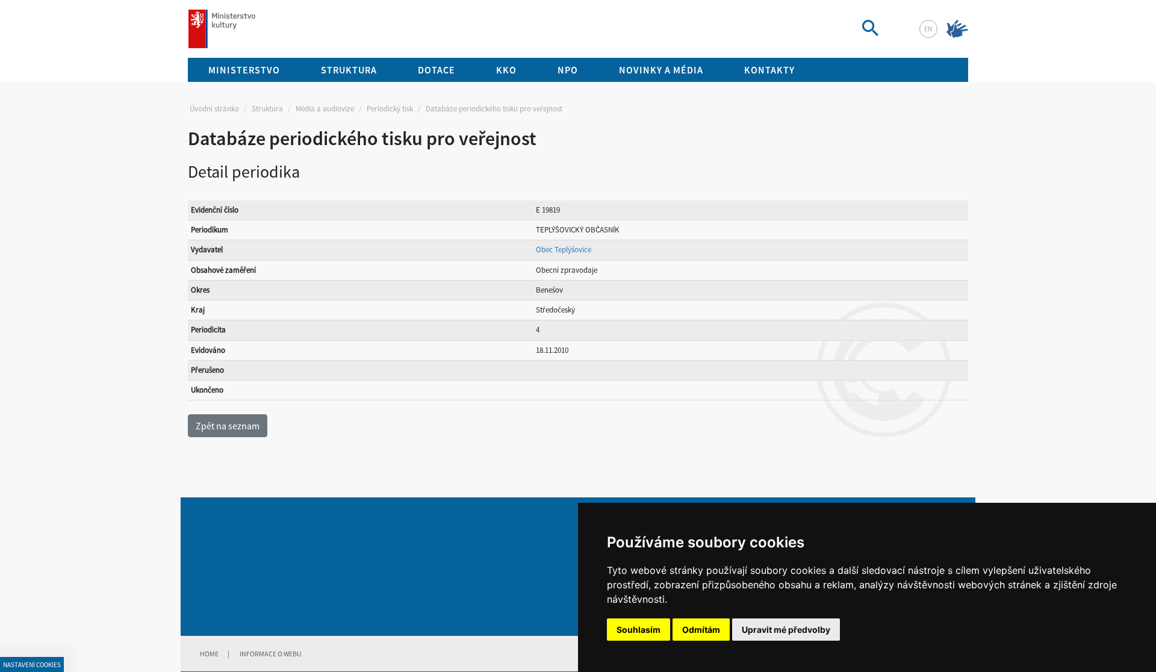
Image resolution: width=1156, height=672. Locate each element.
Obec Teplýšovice (563, 249)
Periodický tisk (390, 109)
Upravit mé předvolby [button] (786, 629)
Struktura (267, 109)
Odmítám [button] (701, 629)
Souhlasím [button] (638, 629)
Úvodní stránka (214, 109)
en (928, 28)
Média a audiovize (325, 109)
